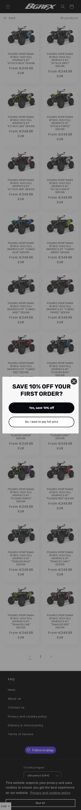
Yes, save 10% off (41, 408)
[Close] (74, 381)
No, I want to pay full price (41, 421)
